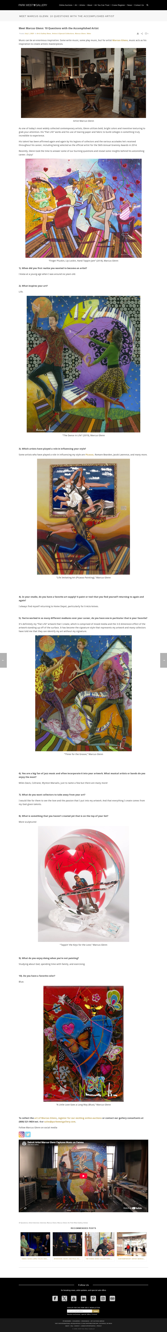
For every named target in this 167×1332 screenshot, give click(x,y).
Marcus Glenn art (63, 1223)
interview (43, 1223)
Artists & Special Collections (63, 33)
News (129, 5)
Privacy (99, 1326)
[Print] (138, 33)
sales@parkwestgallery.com (59, 1121)
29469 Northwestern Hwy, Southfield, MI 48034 (97, 1323)
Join (96, 1311)
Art (76, 5)
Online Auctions (65, 5)
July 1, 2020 (29, 33)
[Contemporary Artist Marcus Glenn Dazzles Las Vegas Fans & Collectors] (132, 1244)
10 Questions (23, 1223)
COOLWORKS (76, 1321)
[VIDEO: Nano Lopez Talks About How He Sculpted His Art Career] (35, 1244)
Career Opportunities (88, 1326)
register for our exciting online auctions (80, 1118)
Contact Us (139, 5)
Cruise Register (118, 5)
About (89, 5)
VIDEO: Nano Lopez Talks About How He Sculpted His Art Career (36, 1259)
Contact (77, 1326)
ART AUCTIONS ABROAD (97, 1321)
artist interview (34, 1223)
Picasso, (89, 454)
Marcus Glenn (80, 33)
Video (89, 33)
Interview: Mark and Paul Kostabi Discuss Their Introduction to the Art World (68, 1259)
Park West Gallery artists (79, 1223)
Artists (82, 5)
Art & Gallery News (44, 33)
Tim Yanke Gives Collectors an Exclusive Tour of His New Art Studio (100, 1259)
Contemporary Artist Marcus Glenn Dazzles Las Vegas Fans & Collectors (132, 1259)
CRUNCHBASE (85, 1321)
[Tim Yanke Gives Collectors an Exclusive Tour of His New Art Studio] (99, 1244)
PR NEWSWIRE (67, 1321)
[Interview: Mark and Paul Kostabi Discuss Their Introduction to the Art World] (67, 1244)
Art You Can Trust (101, 5)
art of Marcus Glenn (45, 1118)
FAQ (72, 1326)
